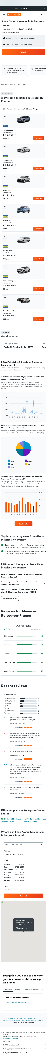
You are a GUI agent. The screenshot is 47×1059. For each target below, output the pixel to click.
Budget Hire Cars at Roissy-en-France (11, 820)
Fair (7, 708)
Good (8, 703)
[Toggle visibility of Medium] (28, 461)
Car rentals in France (30, 1018)
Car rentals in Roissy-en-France (31, 1020)
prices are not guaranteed (10, 1038)
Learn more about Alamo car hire (17, 1002)
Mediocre (10, 711)
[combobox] (9, 29)
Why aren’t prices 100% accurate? (16, 1053)
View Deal (39, 138)
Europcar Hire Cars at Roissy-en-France (35, 820)
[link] (23, 523)
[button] (44, 8)
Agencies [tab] (8, 989)
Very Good (10, 701)
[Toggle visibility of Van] (27, 464)
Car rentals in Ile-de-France (11, 1020)
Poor (8, 713)
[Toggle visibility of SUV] (11, 464)
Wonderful (10, 698)
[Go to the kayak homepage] (14, 14)
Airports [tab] (18, 989)
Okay (8, 706)
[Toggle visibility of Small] (11, 461)
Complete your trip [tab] (32, 989)
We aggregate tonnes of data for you (17, 1049)
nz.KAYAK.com (12, 1018)
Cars (20, 1018)
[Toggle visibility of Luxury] (11, 467)
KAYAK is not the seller (11, 1045)
